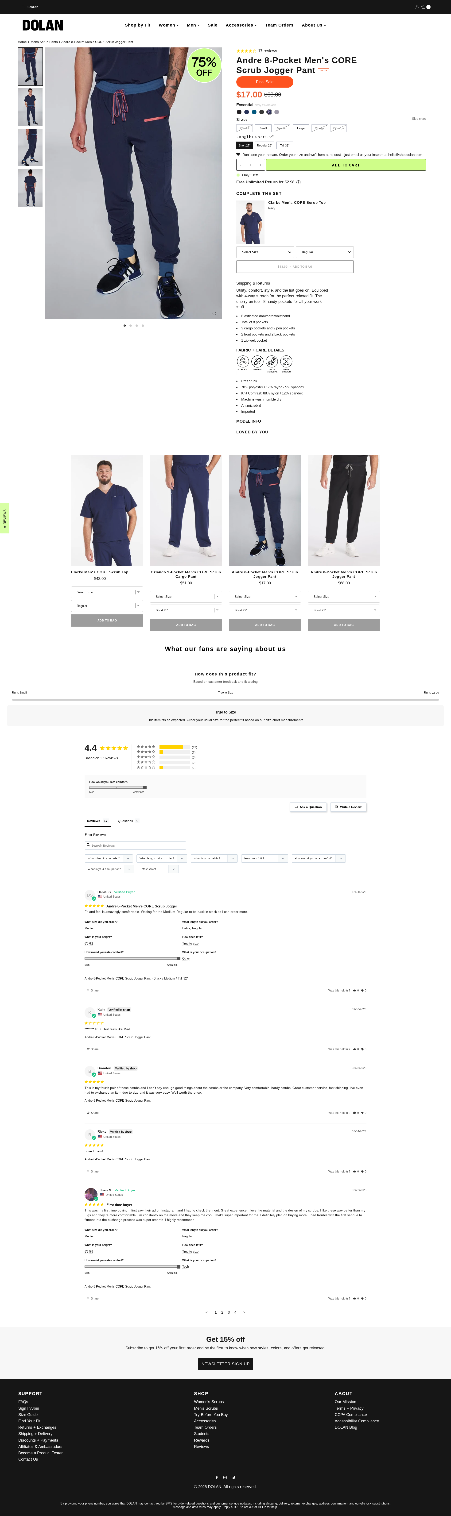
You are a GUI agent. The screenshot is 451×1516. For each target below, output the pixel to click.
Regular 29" (264, 145)
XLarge (319, 128)
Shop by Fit (138, 25)
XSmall (244, 128)
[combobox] (86, 7)
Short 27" (244, 145)
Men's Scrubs (206, 1408)
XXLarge (338, 128)
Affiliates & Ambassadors (40, 1446)
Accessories (240, 25)
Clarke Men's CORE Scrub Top (297, 202)
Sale (213, 25)
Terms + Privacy (349, 1408)
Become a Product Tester (40, 1453)
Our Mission (345, 1402)
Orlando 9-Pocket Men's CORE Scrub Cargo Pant (186, 574)
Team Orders (279, 25)
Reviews (201, 1446)
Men (192, 25)
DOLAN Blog (346, 1427)
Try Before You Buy (211, 1414)
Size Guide (28, 1414)
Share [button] (94, 990)
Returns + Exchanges (37, 1427)
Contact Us (28, 1459)
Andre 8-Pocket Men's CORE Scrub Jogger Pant (265, 574)
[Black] (239, 112)
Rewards (202, 1440)
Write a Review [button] (351, 807)
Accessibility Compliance (357, 1421)
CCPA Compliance (351, 1414)
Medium (282, 128)
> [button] (244, 1312)
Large (301, 128)
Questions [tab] (125, 821)
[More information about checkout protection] (298, 182)
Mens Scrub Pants (44, 42)
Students (202, 1433)
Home (22, 42)
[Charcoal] (261, 112)
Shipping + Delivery (35, 1433)
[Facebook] (217, 1477)
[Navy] (246, 112)
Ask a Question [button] (311, 807)
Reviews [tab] (93, 821)
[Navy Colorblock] (269, 112)
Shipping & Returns (253, 283)
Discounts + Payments (38, 1440)
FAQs (23, 1402)
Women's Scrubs (209, 1402)
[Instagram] (225, 1477)
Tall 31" (284, 145)
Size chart (419, 118)
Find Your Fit (29, 1421)
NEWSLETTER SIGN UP (226, 1364)
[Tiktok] (234, 1477)
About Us (313, 25)
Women (168, 25)
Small (263, 128)
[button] (356, 990)
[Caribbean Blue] (254, 112)
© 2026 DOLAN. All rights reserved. (225, 1487)
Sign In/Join (28, 1408)
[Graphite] (277, 112)
